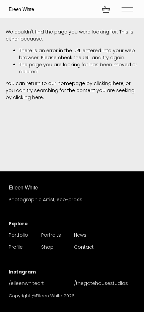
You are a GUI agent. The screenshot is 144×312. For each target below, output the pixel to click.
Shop (47, 247)
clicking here (109, 83)
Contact (84, 247)
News (80, 235)
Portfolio (18, 235)
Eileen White (21, 9)
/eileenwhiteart (26, 283)
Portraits (51, 235)
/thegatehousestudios (101, 283)
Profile (16, 247)
